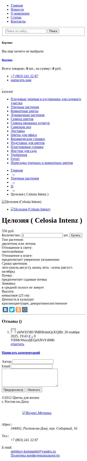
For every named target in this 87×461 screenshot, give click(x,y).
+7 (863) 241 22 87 (24, 76)
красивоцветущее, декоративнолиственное (34, 303)
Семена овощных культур (30, 123)
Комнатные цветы (24, 111)
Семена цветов (22, 119)
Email (6, 366)
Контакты (18, 21)
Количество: (11, 235)
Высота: (8, 291)
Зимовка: (9, 283)
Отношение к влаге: (17, 255)
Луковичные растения (27, 115)
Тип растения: (12, 239)
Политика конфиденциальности (35, 455)
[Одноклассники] (18, 309)
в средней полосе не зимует (23, 287)
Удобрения (19, 155)
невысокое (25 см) (15, 295)
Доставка (18, 131)
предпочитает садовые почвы (24, 279)
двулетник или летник (19, 243)
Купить (76, 235)
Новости (17, 9)
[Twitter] (11, 309)
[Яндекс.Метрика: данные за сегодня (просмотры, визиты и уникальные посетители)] (36, 413)
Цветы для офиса (24, 135)
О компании (20, 13)
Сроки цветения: (14, 263)
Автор (6, 361)
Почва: (7, 275)
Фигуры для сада (24, 151)
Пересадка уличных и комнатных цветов (42, 163)
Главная (17, 5)
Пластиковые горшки (27, 147)
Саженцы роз (21, 127)
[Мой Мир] (24, 309)
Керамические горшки (28, 139)
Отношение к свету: (17, 247)
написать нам (21, 80)
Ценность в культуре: (18, 299)
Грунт (15, 159)
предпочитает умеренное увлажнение (30, 259)
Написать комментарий (21, 353)
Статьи (16, 17)
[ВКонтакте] (5, 309)
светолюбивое (12, 251)
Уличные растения (25, 107)
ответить (17, 344)
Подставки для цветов (28, 143)
